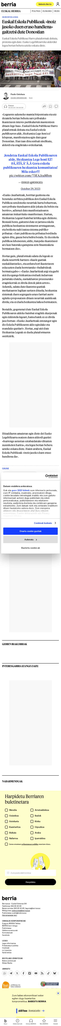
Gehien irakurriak (14, 644)
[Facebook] (23, 973)
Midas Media (7, 963)
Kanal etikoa (6, 952)
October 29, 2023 (30, 188)
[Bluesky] (54, 973)
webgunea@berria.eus (21, 910)
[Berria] (9, 899)
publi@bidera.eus (19, 913)
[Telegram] (11, 973)
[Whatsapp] (4, 973)
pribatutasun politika (30, 844)
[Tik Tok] (48, 973)
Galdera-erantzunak (10, 930)
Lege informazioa (9, 943)
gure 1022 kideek (21, 490)
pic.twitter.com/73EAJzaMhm (30, 175)
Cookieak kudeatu (43, 523)
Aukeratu (28, 539)
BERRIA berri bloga (9, 926)
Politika (36, 11)
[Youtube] (35, 973)
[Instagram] (29, 973)
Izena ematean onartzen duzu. (30, 844)
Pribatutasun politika (10, 945)
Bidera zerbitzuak (9, 961)
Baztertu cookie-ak (30, 548)
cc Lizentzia (6, 950)
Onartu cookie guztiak (30, 531)
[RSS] (42, 973)
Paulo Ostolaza (18, 94)
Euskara (47, 11)
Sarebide (6, 935)
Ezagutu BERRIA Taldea (11, 923)
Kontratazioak (7, 933)
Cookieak (5, 948)
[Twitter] (17, 973)
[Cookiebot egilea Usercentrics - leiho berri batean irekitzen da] (45, 476)
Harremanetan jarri (9, 915)
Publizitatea (6, 928)
